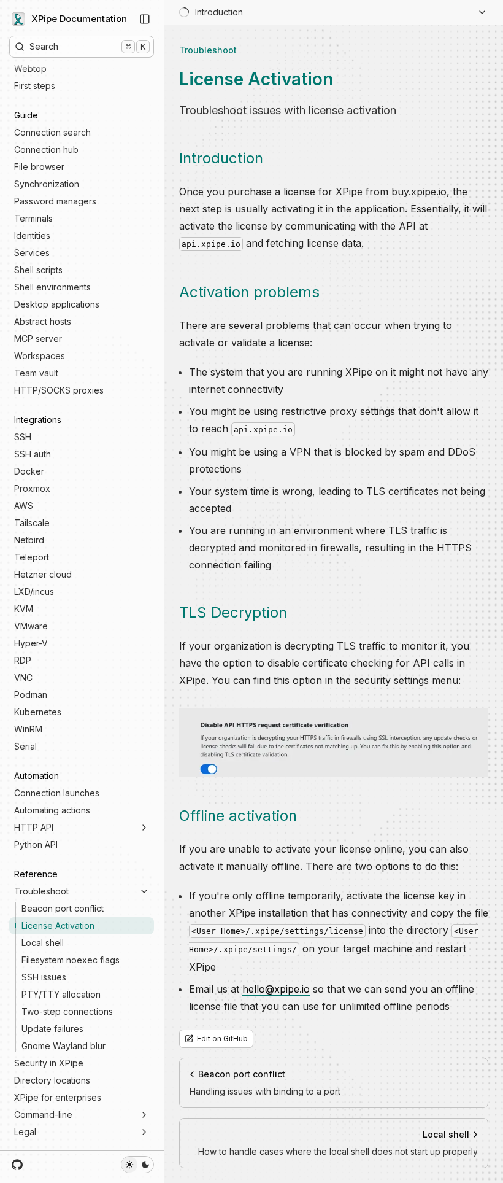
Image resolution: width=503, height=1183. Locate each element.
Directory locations (52, 1080)
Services (32, 252)
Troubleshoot (41, 891)
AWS (23, 505)
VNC (23, 677)
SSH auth (32, 454)
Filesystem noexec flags (70, 960)
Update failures (52, 1028)
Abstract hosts (42, 321)
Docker (29, 471)
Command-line (43, 1114)
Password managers (55, 201)
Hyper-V (31, 643)
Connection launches (56, 793)
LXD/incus (34, 591)
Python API (36, 844)
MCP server (38, 338)
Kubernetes (37, 712)
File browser (39, 166)
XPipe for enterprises (57, 1097)
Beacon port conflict (62, 908)
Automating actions (52, 810)
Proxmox (32, 488)
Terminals (33, 218)
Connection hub (46, 149)
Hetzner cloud (43, 574)
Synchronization (46, 184)
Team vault (36, 373)
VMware (31, 626)
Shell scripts (38, 270)
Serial (25, 746)
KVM (23, 608)
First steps (34, 85)
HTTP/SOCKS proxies (59, 390)
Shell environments (52, 287)
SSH (22, 437)
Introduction (221, 158)
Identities (32, 235)
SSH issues (43, 977)
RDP (22, 660)
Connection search (52, 132)
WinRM (28, 729)
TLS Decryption (233, 612)
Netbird (29, 540)
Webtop (30, 68)
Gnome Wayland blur (63, 1046)
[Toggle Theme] (137, 1164)
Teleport (31, 557)
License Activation (57, 925)
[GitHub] (17, 1165)
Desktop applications (56, 304)
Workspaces (39, 356)
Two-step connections (67, 1011)
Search (87, 46)
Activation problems (249, 292)
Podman (30, 694)
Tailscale (32, 523)
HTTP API (33, 827)
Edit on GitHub (222, 1038)
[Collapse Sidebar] (145, 19)
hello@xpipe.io (276, 989)
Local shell (42, 942)
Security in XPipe (48, 1063)
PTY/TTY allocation (61, 994)
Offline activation (238, 815)
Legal (25, 1132)
